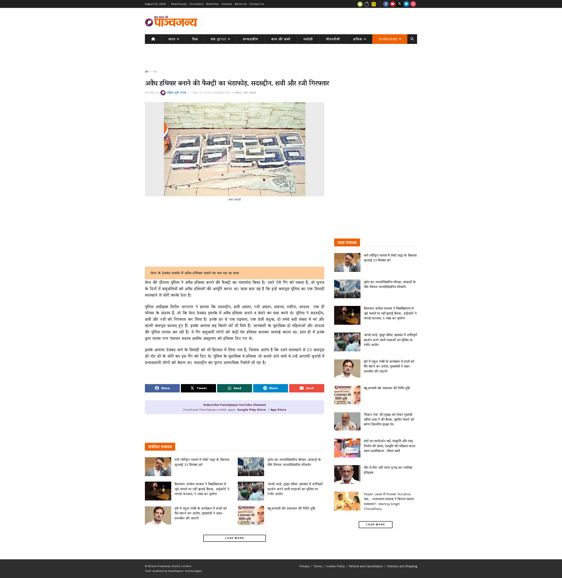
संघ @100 (218, 39)
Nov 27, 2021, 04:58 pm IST (212, 92)
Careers (227, 3)
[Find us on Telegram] (406, 4)
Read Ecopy (179, 3)
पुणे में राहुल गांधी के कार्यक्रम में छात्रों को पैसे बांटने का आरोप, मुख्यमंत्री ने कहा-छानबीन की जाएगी (201, 513)
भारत (171, 39)
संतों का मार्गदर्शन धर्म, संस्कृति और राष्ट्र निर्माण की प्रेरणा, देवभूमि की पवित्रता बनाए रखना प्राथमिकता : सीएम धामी (389, 446)
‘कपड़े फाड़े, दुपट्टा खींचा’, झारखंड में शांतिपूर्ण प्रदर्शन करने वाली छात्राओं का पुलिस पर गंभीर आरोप (294, 489)
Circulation (196, 3)
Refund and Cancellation (366, 566)
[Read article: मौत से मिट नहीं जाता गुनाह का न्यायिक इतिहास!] (347, 474)
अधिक (357, 39)
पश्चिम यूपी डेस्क (177, 92)
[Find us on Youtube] (393, 4)
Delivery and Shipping (402, 566)
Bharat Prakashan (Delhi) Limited (169, 566)
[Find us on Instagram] (413, 4)
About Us (241, 3)
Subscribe (388, 39)
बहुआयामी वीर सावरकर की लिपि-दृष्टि (291, 508)
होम (146, 71)
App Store (278, 409)
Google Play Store (251, 409)
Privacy (304, 566)
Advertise (212, 3)
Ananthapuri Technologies (185, 571)
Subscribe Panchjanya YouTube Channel (234, 404)
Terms (317, 566)
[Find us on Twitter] (399, 4)
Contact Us (256, 3)
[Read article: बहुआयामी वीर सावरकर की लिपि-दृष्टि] (251, 515)
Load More (234, 538)
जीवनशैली (333, 39)
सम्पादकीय (250, 39)
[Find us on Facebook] (386, 4)
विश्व (195, 39)
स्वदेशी (308, 39)
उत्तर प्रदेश (249, 92)
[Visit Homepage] (171, 21)
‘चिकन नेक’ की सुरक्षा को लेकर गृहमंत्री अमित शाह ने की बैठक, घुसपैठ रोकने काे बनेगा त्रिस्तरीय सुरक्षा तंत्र (389, 419)
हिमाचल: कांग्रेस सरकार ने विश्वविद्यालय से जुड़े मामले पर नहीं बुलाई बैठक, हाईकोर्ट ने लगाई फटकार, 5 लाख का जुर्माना (202, 489)
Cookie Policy (335, 566)
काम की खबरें (280, 39)
